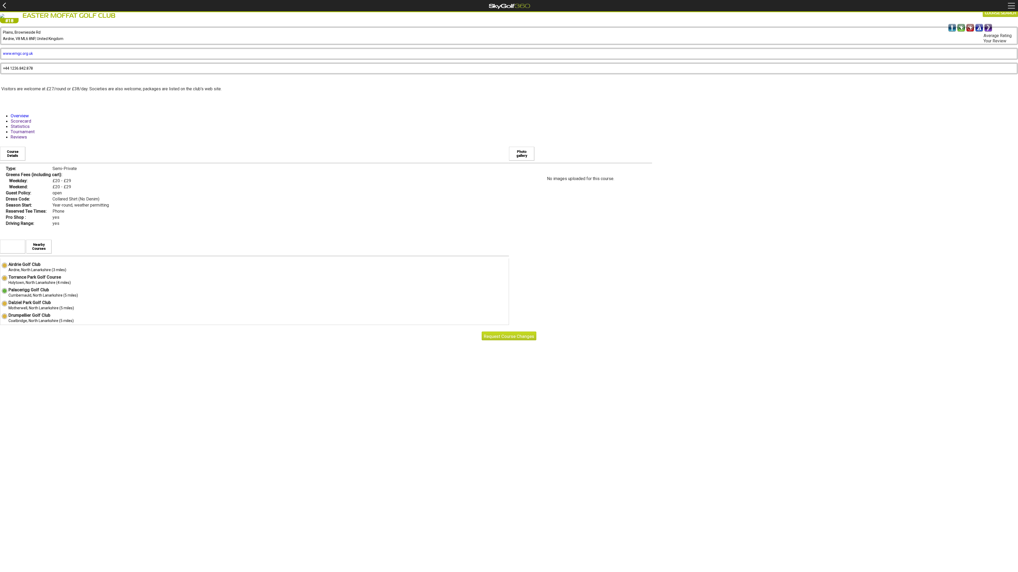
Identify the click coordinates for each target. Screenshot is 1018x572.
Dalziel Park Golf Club (29, 302)
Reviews (19, 137)
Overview (20, 115)
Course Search (1000, 13)
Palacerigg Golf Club (28, 289)
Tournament (23, 131)
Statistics (20, 126)
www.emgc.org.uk (18, 53)
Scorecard (21, 121)
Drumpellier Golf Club (29, 315)
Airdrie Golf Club (24, 264)
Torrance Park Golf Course (34, 277)
